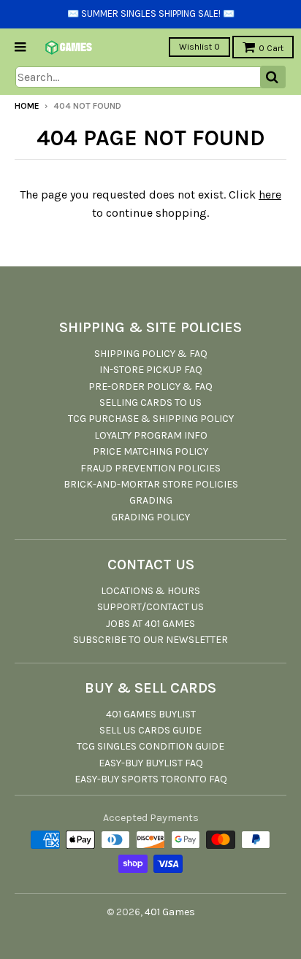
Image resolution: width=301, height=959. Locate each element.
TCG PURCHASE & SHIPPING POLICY (151, 418)
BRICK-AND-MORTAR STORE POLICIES (151, 484)
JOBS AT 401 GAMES (150, 623)
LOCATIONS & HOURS (150, 591)
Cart (271, 48)
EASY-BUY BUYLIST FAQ (151, 763)
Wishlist (199, 47)
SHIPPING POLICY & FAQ (150, 353)
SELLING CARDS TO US (150, 402)
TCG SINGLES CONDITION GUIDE (150, 746)
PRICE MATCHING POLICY (150, 451)
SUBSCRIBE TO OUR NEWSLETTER (150, 639)
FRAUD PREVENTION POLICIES (150, 468)
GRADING (150, 500)
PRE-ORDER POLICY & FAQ (150, 386)
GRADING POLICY (150, 517)
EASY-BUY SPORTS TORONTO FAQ (151, 779)
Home (27, 106)
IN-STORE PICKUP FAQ (150, 369)
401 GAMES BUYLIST (151, 714)
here (270, 194)
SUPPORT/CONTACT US (150, 607)
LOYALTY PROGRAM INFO (150, 435)
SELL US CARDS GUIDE (150, 730)
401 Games (170, 912)
